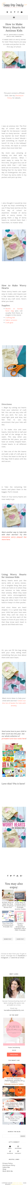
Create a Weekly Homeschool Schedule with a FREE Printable (20, 926)
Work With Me (8, 1171)
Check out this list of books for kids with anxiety (14, 703)
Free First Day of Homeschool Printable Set (7, 925)
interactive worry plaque (12, 537)
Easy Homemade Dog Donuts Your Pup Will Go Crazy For (14, 1104)
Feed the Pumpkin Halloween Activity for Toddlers (14, 1080)
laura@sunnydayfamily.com (14, 1010)
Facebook (21, 956)
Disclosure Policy (9, 1165)
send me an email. (18, 958)
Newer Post (7, 939)
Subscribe (6, 1167)
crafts (8, 36)
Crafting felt (10, 318)
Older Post (20, 939)
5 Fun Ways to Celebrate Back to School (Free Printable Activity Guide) (20, 906)
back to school (19, 34)
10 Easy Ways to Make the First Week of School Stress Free (8, 905)
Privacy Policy (8, 1163)
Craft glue (9, 323)
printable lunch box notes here (14, 739)
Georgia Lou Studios (17, 1184)
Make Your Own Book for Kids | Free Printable (13, 1118)
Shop (4, 1169)
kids (13, 36)
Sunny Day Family (17, 1183)
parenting (18, 36)
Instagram (4, 958)
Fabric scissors (11, 320)
